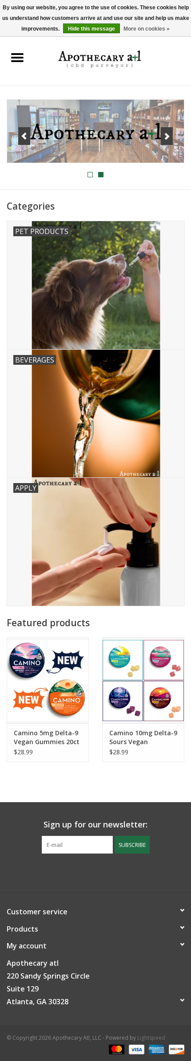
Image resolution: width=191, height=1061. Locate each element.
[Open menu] (17, 57)
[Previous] (24, 136)
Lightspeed (151, 1037)
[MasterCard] (116, 1049)
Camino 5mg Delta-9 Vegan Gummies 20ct (47, 737)
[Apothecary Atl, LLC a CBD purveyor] (113, 58)
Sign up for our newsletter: (95, 824)
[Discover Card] (175, 1049)
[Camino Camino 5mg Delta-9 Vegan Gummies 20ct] (48, 680)
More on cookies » (146, 29)
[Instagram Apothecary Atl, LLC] (103, 872)
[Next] (167, 136)
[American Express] (156, 1049)
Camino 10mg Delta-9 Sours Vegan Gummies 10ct (143, 737)
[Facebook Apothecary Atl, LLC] (87, 872)
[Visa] (136, 1049)
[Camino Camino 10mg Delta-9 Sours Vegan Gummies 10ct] (143, 680)
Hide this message (91, 29)
